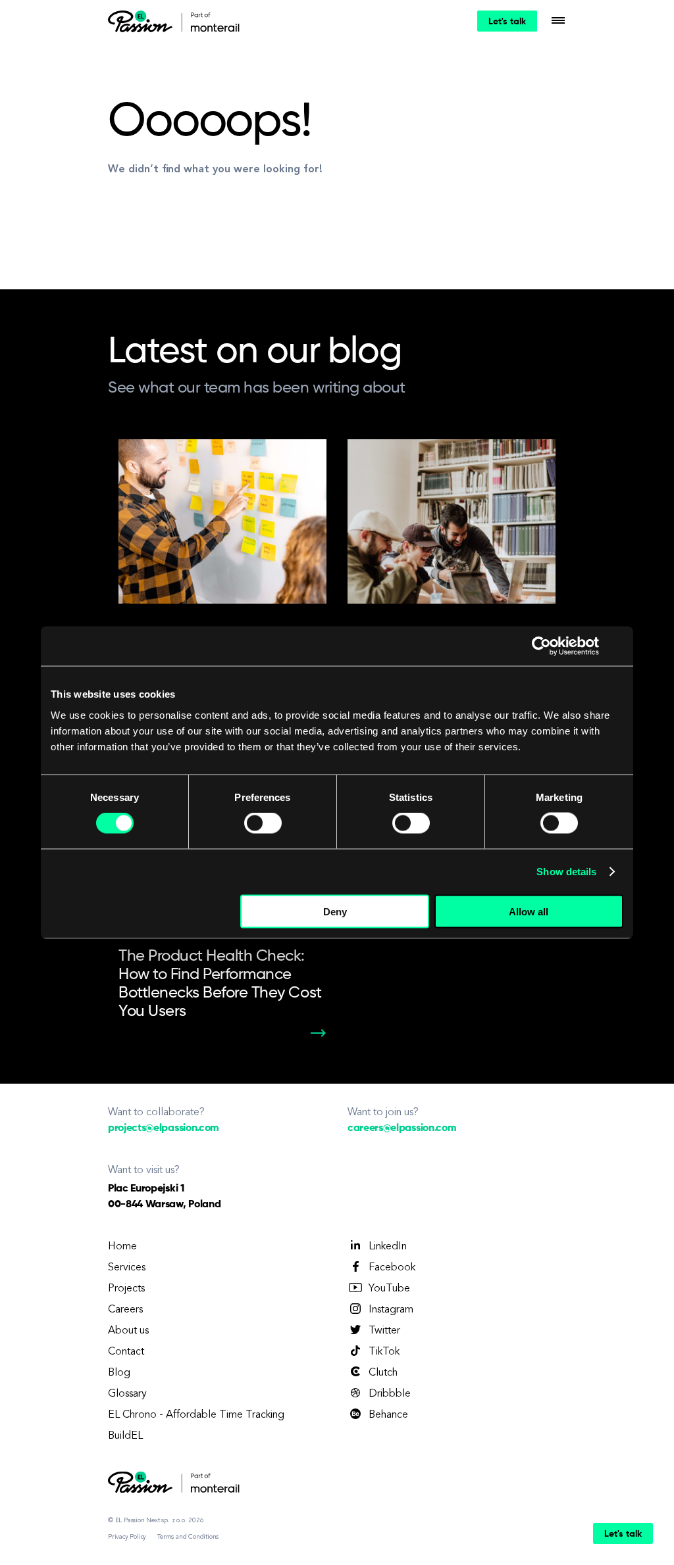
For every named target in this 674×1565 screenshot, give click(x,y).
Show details (566, 871)
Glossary (127, 1394)
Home (122, 1246)
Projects (126, 1289)
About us (128, 1331)
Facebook (392, 1268)
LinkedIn (388, 1246)
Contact (126, 1352)
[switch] (263, 823)
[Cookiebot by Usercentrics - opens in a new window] (541, 646)
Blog (119, 1373)
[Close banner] (618, 646)
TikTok (384, 1352)
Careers (125, 1310)
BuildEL (125, 1436)
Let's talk (507, 21)
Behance (388, 1415)
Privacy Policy (127, 1536)
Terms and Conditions (188, 1536)
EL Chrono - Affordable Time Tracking (196, 1415)
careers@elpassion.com (402, 1128)
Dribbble (390, 1394)
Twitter (384, 1331)
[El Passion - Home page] (143, 21)
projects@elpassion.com (163, 1128)
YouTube (389, 1289)
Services (126, 1268)
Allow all (528, 911)
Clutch (383, 1373)
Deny (335, 911)
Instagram (391, 1310)
